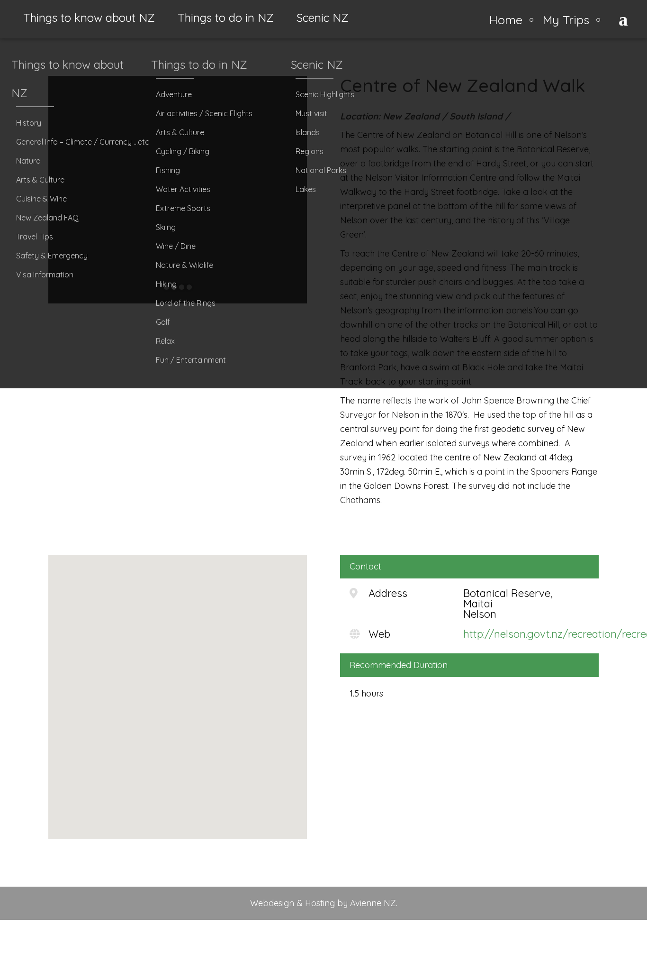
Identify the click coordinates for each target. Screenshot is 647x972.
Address (387, 593)
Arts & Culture (40, 179)
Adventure (174, 94)
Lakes (306, 189)
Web (379, 634)
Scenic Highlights (325, 94)
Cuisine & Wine (41, 198)
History (28, 123)
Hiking (166, 284)
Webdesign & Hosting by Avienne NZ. (323, 903)
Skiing (166, 227)
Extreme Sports (183, 208)
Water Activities (183, 189)
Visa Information (44, 274)
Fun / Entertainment (191, 360)
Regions (310, 151)
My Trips (566, 19)
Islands (308, 132)
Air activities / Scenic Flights (204, 113)
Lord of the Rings (186, 303)
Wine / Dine (176, 246)
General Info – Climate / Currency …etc (80, 142)
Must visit (311, 113)
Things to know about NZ (89, 17)
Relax (165, 341)
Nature (28, 160)
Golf (163, 322)
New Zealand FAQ (47, 217)
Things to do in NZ (226, 17)
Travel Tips (34, 236)
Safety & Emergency (52, 255)
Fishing (168, 170)
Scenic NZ (323, 17)
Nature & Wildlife (184, 265)
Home (505, 19)
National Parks (321, 170)
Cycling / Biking (182, 151)
